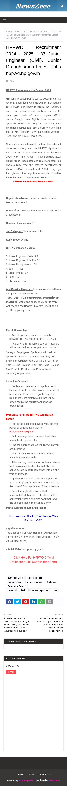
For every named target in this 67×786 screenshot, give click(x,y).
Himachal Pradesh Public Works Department (29, 590)
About (32, 774)
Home (9, 31)
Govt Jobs (51, 582)
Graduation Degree (17, 586)
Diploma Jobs (14, 582)
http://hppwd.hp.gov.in (21, 431)
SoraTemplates (25, 780)
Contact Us (45, 774)
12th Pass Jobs (34, 578)
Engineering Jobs (33, 582)
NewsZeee (54, 780)
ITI (55, 590)
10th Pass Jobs (20, 31)
